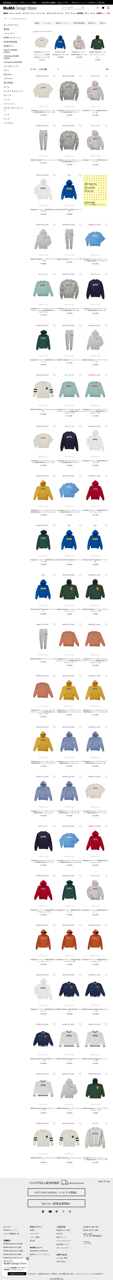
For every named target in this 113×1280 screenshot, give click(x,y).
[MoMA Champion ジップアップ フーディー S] (95, 340)
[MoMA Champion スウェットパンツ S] (43, 140)
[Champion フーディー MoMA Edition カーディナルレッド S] (95, 490)
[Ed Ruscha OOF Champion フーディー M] (95, 540)
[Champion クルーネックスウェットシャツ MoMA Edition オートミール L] (95, 791)
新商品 (37, 23)
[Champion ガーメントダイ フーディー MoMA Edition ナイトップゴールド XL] (43, 490)
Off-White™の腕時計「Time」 (52, 2)
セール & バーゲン (11, 66)
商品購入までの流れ (63, 1230)
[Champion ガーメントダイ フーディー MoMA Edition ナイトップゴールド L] (69, 690)
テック (6, 100)
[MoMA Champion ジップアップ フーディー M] (43, 239)
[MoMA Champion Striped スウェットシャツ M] (95, 1039)
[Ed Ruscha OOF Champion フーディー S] (43, 589)
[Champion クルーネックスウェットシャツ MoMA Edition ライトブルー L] (69, 490)
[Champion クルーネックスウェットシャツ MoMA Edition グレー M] (69, 288)
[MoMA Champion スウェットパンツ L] (69, 340)
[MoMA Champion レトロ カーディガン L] (43, 1138)
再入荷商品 (8, 83)
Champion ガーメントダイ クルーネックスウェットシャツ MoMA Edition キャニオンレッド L (69, 660)
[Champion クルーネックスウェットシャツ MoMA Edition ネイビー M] (95, 288)
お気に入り (54, 76)
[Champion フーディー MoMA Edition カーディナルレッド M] (43, 890)
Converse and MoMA (13, 62)
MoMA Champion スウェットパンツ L (69, 360)
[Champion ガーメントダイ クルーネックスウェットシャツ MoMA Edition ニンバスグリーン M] (69, 389)
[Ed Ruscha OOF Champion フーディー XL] (69, 189)
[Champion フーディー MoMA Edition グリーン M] (43, 540)
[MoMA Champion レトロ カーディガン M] (43, 389)
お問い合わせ (61, 1261)
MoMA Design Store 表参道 (13, 1244)
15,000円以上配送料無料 (56, 1182)
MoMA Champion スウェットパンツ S (43, 160)
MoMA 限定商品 (79, 23)
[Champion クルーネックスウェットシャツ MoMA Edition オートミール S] (43, 441)
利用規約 (54, 1274)
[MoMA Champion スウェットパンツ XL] (43, 639)
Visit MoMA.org (56, 1279)
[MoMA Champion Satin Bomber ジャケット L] (69, 989)
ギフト (6, 70)
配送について (61, 1237)
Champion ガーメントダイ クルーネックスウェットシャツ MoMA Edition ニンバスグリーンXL (95, 411)
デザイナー (8, 78)
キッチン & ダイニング (13, 91)
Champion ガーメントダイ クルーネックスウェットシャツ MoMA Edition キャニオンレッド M (95, 660)
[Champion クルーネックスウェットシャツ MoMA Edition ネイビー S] (43, 840)
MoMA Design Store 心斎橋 (13, 1251)
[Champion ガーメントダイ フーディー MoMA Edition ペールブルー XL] (69, 791)
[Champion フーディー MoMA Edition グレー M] (95, 90)
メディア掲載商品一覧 (11, 1234)
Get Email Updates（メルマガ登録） (56, 1192)
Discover (8, 74)
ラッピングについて (63, 1241)
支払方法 (59, 1234)
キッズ (6, 119)
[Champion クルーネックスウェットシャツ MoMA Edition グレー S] (69, 90)
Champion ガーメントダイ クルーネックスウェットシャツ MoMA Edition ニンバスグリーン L (43, 310)
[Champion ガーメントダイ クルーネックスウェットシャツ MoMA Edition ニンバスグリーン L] (43, 288)
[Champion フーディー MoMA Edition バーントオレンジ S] (95, 939)
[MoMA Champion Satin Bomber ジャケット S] (43, 1039)
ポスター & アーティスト (13, 109)
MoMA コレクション (63, 23)
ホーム (6, 87)
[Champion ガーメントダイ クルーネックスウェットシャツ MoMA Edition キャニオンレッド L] (69, 639)
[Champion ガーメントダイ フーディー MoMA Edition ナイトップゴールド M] (95, 690)
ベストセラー (47, 23)
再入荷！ (102, 2)
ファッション (9, 104)
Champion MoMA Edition (11, 57)
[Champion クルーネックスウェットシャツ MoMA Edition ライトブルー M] (69, 840)
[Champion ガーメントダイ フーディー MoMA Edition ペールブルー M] (95, 741)
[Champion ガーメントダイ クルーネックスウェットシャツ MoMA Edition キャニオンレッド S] (43, 690)
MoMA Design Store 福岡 (12, 1254)
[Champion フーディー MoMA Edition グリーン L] (43, 340)
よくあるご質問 (61, 1258)
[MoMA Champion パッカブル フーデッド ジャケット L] (69, 589)
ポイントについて (62, 1248)
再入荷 (32, 1241)
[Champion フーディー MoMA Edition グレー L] (95, 890)
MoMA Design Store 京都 (12, 1247)
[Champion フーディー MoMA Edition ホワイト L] (43, 989)
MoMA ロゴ (92, 23)
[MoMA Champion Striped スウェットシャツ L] (69, 1039)
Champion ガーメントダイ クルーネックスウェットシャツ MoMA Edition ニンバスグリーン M (69, 411)
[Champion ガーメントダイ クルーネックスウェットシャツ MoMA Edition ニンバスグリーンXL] (95, 389)
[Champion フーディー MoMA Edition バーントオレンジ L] (43, 939)
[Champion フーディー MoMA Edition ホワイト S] (43, 189)
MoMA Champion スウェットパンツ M (69, 259)
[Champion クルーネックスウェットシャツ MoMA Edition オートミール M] (43, 90)
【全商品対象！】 (8, 2)
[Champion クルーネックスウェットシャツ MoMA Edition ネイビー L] (69, 441)
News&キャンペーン (10, 1230)
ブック (6, 115)
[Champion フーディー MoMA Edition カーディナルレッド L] (95, 840)
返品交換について (62, 1244)
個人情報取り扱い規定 (66, 1274)
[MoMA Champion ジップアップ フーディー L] (69, 1088)
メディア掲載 (34, 1237)
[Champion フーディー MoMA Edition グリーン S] (69, 890)
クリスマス (8, 123)
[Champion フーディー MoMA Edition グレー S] (95, 140)
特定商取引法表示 (43, 1274)
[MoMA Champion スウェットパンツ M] (69, 239)
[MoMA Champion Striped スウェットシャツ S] (43, 1088)
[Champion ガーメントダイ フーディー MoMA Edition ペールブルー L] (69, 741)
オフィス (7, 95)
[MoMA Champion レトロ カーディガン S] (69, 1138)
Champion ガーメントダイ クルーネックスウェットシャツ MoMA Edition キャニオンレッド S (43, 712)
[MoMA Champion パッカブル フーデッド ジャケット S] (95, 1088)
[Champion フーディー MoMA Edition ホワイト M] (95, 441)
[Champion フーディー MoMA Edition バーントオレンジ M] (69, 939)
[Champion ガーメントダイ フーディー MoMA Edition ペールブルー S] (43, 791)
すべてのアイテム (11, 25)
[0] (107, 8)
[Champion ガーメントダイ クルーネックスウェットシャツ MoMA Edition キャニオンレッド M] (95, 639)
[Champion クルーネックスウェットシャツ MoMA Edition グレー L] (69, 140)
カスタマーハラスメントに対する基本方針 (89, 1274)
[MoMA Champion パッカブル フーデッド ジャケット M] (95, 589)
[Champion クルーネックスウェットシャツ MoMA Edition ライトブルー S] (95, 239)
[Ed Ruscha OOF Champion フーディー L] (69, 540)
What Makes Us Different (39, 1251)
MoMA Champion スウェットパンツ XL (43, 659)
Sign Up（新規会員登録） (56, 1203)
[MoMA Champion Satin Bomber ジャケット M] (95, 989)
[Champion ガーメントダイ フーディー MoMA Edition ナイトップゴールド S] (43, 741)
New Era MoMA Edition (10, 51)
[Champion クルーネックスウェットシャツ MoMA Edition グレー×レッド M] (95, 1138)
